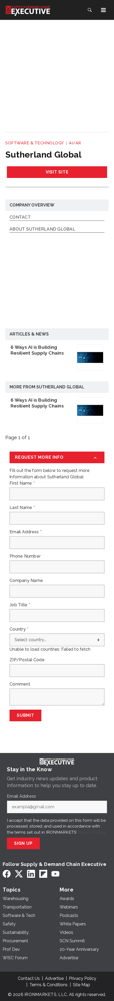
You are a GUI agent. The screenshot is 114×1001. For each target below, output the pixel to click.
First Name (22, 483)
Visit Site (57, 172)
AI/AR (75, 143)
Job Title (20, 605)
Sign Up (23, 843)
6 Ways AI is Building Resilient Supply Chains (37, 350)
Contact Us (29, 978)
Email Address (26, 532)
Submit (25, 715)
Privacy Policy (91, 832)
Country (19, 629)
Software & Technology (34, 143)
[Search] (89, 10)
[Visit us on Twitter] (19, 874)
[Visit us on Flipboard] (43, 874)
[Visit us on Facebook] (7, 874)
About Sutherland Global (42, 229)
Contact (20, 217)
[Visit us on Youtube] (55, 874)
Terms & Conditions (48, 984)
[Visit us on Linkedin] (31, 874)
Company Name (26, 580)
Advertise (54, 978)
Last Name (22, 508)
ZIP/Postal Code (27, 660)
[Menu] (103, 10)
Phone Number (25, 556)
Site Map (81, 984)
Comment (20, 684)
